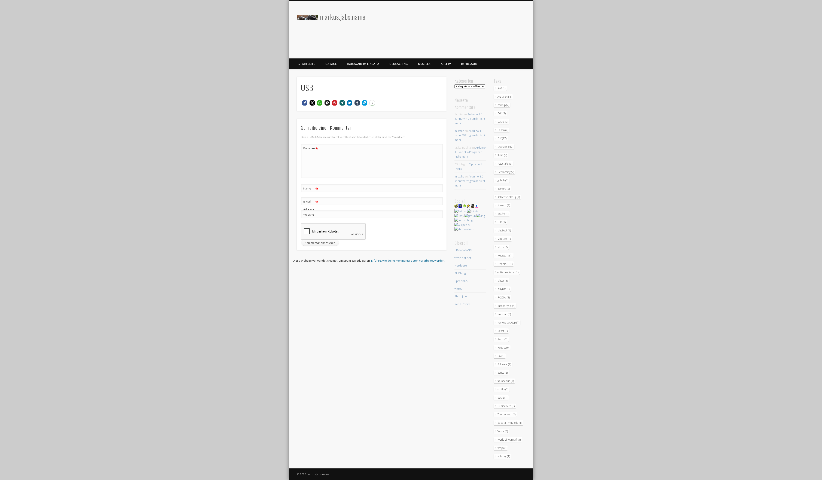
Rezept (503, 347)
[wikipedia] (462, 225)
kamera (503, 189)
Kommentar (310, 149)
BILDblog (460, 273)
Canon (502, 130)
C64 (501, 113)
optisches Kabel (507, 272)
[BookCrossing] (468, 207)
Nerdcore (460, 265)
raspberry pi (506, 306)
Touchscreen (506, 414)
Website (308, 214)
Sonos (502, 372)
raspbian (504, 314)
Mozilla (424, 64)
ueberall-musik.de (509, 423)
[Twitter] (460, 211)
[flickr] (476, 207)
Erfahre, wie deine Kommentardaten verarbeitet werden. (408, 260)
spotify (502, 389)
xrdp (501, 448)
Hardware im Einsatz (363, 64)
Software (504, 364)
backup (503, 105)
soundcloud (505, 381)
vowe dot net (462, 258)
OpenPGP (504, 264)
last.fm (502, 214)
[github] (470, 216)
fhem (502, 155)
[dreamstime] (464, 207)
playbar (503, 289)
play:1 (502, 280)
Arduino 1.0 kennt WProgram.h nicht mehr (469, 118)
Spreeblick (461, 281)
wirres (458, 289)
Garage (331, 64)
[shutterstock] (464, 229)
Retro (502, 339)
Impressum (469, 64)
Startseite (306, 64)
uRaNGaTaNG (463, 250)
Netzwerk (504, 255)
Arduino (504, 96)
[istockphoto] (456, 207)
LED (501, 222)
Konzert (503, 205)
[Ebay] (459, 216)
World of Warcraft (509, 439)
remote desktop (508, 322)
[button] (304, 103)
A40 (501, 88)
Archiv (446, 64)
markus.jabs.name (342, 17)
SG (500, 356)
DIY (501, 138)
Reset (502, 331)
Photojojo (460, 296)
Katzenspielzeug (508, 197)
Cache (502, 122)
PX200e (503, 297)
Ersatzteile (505, 147)
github (502, 180)
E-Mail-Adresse (310, 205)
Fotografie (504, 163)
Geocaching (398, 64)
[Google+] (460, 207)
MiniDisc (504, 239)
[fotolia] (472, 211)
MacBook (504, 230)
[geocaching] (463, 220)
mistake (459, 131)
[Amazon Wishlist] (472, 207)
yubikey (503, 456)
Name (310, 189)
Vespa (502, 431)
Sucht (502, 398)
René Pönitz (462, 304)
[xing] (481, 216)
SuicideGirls (506, 406)
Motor (502, 247)
